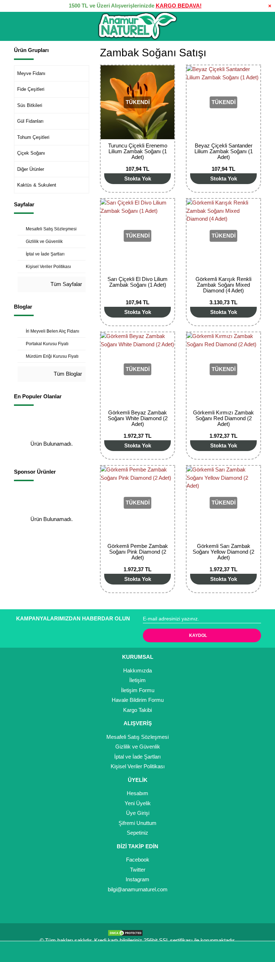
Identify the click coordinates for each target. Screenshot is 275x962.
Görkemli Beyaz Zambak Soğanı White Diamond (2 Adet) (138, 418)
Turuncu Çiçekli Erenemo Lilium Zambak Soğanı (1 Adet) (137, 151)
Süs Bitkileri (29, 105)
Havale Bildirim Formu (138, 700)
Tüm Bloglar (67, 374)
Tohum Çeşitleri (33, 137)
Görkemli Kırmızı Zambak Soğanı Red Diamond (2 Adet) (223, 418)
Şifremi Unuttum (137, 823)
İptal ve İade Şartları (137, 757)
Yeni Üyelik (138, 803)
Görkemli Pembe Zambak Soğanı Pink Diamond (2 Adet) (137, 551)
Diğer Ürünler (30, 169)
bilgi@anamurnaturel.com (138, 889)
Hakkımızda (137, 670)
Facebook (137, 860)
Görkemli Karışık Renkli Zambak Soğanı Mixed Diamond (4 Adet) (223, 285)
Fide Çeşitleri (30, 89)
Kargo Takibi (137, 710)
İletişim (137, 680)
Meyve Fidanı (31, 73)
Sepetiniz (137, 833)
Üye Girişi (137, 813)
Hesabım (137, 793)
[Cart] (259, 952)
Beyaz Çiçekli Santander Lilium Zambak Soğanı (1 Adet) (223, 151)
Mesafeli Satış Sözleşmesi (137, 737)
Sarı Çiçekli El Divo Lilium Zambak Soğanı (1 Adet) (137, 282)
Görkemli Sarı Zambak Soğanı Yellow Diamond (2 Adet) (223, 551)
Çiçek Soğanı (31, 153)
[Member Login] (137, 952)
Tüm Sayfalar (65, 284)
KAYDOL (198, 635)
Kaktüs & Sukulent (36, 185)
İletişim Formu (137, 690)
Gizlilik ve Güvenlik (137, 746)
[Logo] (137, 26)
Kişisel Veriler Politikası (138, 766)
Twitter (137, 870)
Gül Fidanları (30, 121)
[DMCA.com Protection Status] (127, 932)
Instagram (137, 879)
